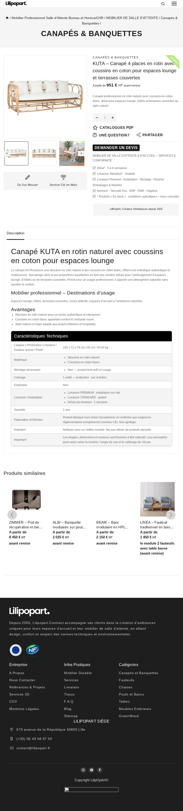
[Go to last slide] (7, 153)
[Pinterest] (91, 770)
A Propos (16, 673)
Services (71, 680)
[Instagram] (83, 770)
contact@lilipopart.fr (33, 748)
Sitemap (71, 716)
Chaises (125, 687)
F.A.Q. (69, 701)
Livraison (71, 687)
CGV (13, 701)
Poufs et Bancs (131, 694)
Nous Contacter (22, 680)
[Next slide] (81, 153)
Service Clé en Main (63, 185)
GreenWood (129, 716)
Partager (152, 135)
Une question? (114, 135)
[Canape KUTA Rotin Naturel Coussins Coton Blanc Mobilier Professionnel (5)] (45, 96)
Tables (124, 701)
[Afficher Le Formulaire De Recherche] (164, 3)
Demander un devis (116, 148)
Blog (67, 709)
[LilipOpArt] (16, 3)
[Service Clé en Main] (63, 177)
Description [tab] (15, 233)
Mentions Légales (24, 709)
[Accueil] (7, 18)
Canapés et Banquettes (138, 673)
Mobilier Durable (78, 673)
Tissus (69, 694)
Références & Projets (27, 687)
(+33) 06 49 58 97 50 (34, 739)
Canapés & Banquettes (91, 33)
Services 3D (19, 694)
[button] (16, 153)
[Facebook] (100, 770)
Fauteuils (126, 680)
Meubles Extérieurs (135, 709)
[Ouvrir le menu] (174, 3)
